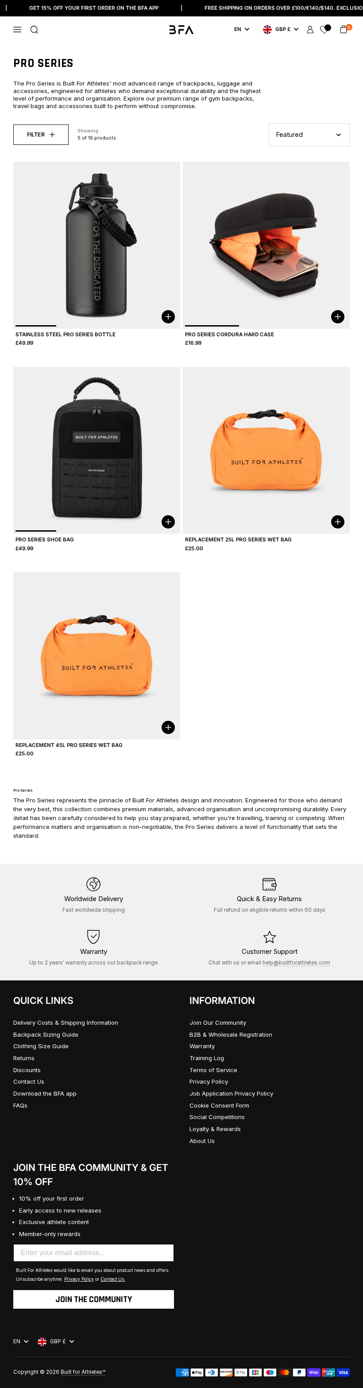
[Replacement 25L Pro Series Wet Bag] (266, 450)
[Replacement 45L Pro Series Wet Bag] (96, 655)
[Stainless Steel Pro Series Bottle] (96, 245)
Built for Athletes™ (83, 1372)
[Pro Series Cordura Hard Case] (266, 245)
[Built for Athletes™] (182, 29)
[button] (34, 30)
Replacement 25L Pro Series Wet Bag (238, 540)
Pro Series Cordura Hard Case (229, 334)
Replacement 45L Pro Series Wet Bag (69, 745)
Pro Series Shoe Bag (44, 540)
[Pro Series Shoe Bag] (96, 450)
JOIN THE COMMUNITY (93, 1299)
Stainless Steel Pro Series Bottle (65, 334)
